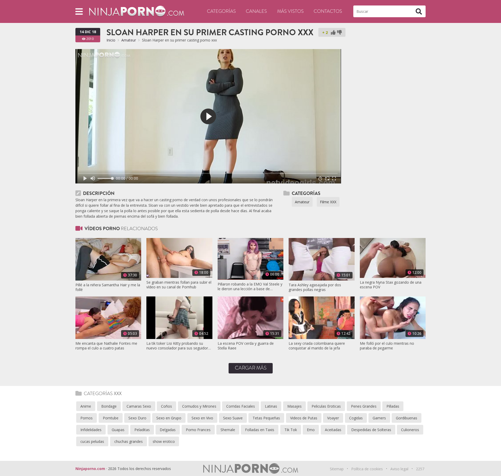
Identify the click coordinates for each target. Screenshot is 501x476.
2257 (420, 468)
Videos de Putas (303, 417)
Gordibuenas (406, 417)
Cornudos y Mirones (199, 406)
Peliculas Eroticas (326, 406)
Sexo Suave (233, 417)
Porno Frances (198, 429)
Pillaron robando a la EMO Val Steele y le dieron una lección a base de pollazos (250, 286)
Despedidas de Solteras (371, 429)
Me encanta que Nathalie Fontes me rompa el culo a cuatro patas (106, 345)
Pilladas (392, 406)
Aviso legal (399, 468)
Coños (166, 406)
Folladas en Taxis (259, 429)
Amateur (128, 40)
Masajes (294, 406)
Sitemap (337, 468)
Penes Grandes (364, 406)
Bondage (109, 406)
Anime (85, 406)
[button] (79, 11)
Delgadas (168, 429)
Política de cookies (367, 468)
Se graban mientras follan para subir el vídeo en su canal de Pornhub (178, 284)
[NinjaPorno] (136, 11)
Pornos (86, 417)
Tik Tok (290, 429)
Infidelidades (91, 429)
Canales (256, 11)
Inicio (110, 40)
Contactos (328, 11)
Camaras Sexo (139, 406)
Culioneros (410, 429)
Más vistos (290, 11)
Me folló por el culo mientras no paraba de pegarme (387, 345)
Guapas (118, 429)
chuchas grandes (128, 441)
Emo (311, 429)
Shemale (227, 429)
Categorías (221, 11)
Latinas (271, 406)
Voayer (333, 417)
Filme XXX (328, 201)
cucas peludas (92, 441)
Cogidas (356, 417)
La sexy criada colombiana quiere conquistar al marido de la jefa (317, 345)
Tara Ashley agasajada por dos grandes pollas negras (315, 287)
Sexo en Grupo (168, 417)
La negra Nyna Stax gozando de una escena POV (390, 284)
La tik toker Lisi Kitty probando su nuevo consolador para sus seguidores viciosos (179, 345)
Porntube (110, 417)
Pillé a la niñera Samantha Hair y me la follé (107, 287)
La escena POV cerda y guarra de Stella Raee (246, 345)
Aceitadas (333, 429)
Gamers (379, 417)
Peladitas (142, 429)
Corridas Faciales (240, 406)
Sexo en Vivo (202, 417)
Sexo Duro (137, 417)
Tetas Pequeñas (266, 417)
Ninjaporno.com (90, 468)
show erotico (164, 441)
